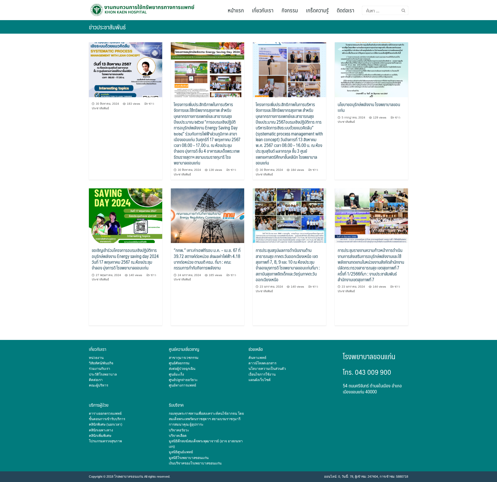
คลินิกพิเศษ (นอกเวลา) (105, 424)
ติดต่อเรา (345, 10)
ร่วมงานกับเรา (99, 369)
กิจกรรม (290, 10)
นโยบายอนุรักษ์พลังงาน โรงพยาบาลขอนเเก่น (369, 107)
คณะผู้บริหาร (98, 385)
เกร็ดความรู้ (317, 10)
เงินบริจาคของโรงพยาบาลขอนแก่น (195, 463)
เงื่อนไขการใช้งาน (262, 374)
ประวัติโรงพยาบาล (103, 374)
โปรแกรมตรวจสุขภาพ (105, 441)
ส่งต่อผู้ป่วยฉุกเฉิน (182, 369)
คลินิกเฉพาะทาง (101, 430)
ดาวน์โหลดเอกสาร (262, 363)
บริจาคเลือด (178, 436)
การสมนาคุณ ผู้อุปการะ (186, 424)
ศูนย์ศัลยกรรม (179, 363)
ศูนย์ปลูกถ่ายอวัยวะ (183, 380)
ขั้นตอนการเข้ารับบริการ (107, 419)
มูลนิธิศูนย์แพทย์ (181, 452)
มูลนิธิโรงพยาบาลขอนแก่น (189, 458)
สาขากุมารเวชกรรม (183, 358)
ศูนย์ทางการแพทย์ (182, 385)
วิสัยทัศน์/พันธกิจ (101, 363)
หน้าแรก (236, 10)
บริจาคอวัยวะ (179, 430)
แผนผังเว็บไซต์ (259, 380)
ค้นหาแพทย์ (257, 358)
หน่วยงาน (96, 358)
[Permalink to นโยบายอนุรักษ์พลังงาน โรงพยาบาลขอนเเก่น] (371, 69)
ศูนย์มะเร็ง (176, 374)
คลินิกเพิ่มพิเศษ (100, 436)
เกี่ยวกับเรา (263, 10)
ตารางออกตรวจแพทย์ (105, 414)
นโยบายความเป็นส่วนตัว (267, 369)
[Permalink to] (125, 69)
